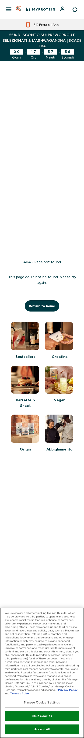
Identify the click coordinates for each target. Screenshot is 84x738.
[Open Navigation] (8, 9)
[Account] (63, 9)
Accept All (41, 729)
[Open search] (19, 9)
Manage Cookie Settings (42, 702)
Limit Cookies (42, 716)
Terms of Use (19, 693)
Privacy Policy (67, 690)
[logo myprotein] (40, 9)
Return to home (42, 306)
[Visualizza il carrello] (75, 9)
